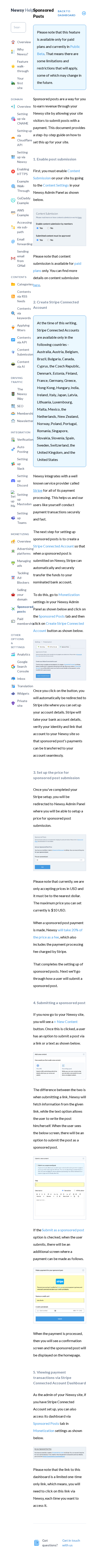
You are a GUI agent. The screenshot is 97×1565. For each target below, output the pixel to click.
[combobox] (18, 27)
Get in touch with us (71, 1542)
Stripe (37, 490)
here (36, 285)
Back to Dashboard (66, 13)
